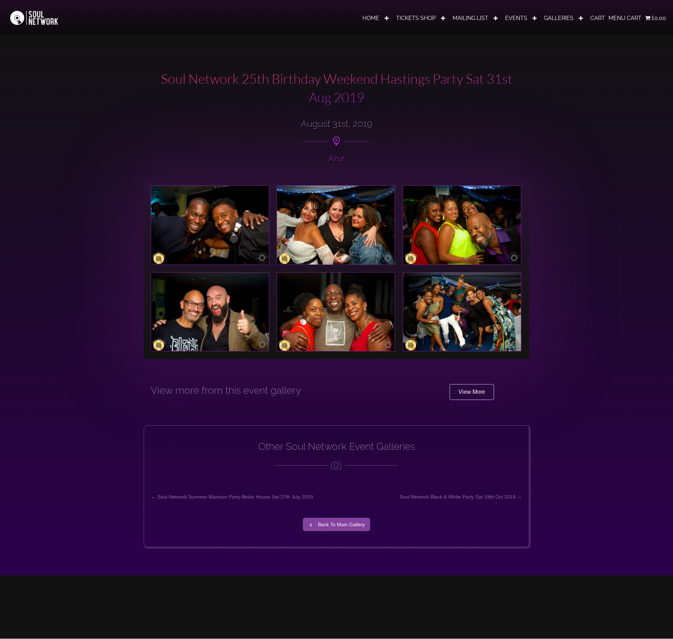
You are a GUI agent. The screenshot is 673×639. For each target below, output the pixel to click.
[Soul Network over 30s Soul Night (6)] (462, 312)
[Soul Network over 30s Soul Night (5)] (336, 312)
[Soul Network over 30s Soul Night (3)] (462, 225)
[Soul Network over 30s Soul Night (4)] (210, 312)
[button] (386, 18)
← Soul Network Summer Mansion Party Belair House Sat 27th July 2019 (232, 497)
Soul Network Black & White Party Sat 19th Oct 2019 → (461, 497)
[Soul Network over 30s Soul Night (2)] (336, 225)
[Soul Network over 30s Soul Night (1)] (210, 225)
